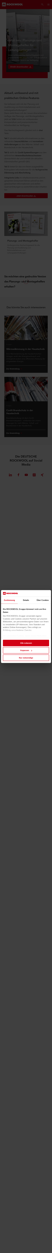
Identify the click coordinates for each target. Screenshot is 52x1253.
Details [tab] (26, 600)
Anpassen (24, 650)
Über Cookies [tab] (43, 600)
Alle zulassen (26, 643)
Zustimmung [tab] (9, 600)
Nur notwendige (26, 658)
